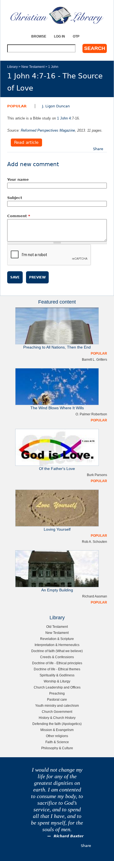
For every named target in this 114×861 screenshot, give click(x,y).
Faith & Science (57, 742)
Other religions (57, 736)
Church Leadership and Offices (57, 687)
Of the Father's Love (57, 469)
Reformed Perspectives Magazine (48, 130)
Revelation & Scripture (57, 639)
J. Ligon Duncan (56, 106)
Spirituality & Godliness (57, 675)
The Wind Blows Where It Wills (57, 408)
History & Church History (57, 717)
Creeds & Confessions (57, 657)
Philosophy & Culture (57, 748)
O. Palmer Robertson (91, 414)
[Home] (57, 15)
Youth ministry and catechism (57, 705)
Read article (26, 142)
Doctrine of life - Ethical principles (57, 663)
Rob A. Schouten (94, 541)
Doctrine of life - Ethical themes (57, 669)
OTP (76, 36)
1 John (53, 66)
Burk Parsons (97, 475)
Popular (17, 106)
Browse (38, 36)
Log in (59, 36)
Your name (18, 179)
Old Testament (57, 626)
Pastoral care (57, 699)
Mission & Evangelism (57, 730)
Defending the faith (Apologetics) (57, 724)
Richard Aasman (94, 596)
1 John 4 (64, 118)
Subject (14, 198)
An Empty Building (57, 590)
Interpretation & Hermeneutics (57, 645)
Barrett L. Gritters (94, 359)
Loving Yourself (57, 529)
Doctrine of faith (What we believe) (57, 651)
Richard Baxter (69, 836)
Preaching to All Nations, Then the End (57, 347)
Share (98, 149)
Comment (18, 216)
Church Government (57, 711)
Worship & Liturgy (57, 681)
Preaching (57, 693)
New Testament (33, 66)
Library (12, 66)
